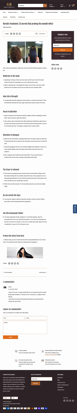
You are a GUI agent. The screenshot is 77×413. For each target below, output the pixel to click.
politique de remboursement (51, 354)
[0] (73, 5)
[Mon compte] (69, 5)
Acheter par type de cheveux (27, 12)
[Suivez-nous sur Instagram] (58, 68)
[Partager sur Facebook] (11, 34)
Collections (40, 12)
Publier (10, 337)
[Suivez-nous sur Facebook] (52, 68)
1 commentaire (41, 33)
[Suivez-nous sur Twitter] (55, 68)
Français (5, 398)
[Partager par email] (20, 34)
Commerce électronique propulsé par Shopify (11, 403)
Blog (58, 380)
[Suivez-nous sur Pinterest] (61, 68)
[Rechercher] (45, 5)
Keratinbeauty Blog (65, 12)
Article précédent (8, 272)
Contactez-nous (21, 17)
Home (4, 12)
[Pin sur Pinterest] (14, 34)
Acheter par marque (12, 12)
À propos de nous (61, 382)
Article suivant (42, 272)
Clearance (5, 17)
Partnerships (13, 17)
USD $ (13, 398)
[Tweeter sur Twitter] (17, 34)
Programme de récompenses (51, 12)
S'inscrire (63, 50)
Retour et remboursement (63, 385)
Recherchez (60, 377)
